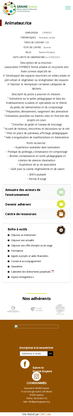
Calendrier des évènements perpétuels (31, 271)
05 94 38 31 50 (40, 398)
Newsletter (17, 266)
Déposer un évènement (23, 235)
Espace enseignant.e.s (22, 277)
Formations (17, 250)
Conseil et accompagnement (26, 261)
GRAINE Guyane (21, 8)
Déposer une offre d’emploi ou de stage (31, 245)
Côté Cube (45, 414)
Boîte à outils (17, 229)
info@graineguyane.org (39, 401)
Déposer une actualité (22, 240)
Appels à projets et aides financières (29, 256)
